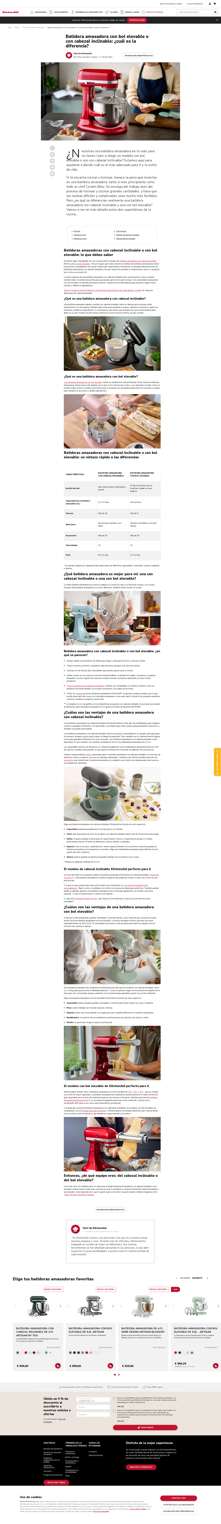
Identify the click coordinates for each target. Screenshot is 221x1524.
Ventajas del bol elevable (125, 239)
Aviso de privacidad (101, 1511)
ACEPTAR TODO (179, 1498)
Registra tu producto (141, 1467)
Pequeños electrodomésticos (89, 12)
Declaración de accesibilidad (71, 1471)
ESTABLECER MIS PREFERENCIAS (178, 1511)
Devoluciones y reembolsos (72, 1462)
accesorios (80, 693)
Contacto (47, 1471)
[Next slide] (60, 1306)
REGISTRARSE (147, 1427)
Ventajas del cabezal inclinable (127, 235)
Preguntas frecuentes (53, 1475)
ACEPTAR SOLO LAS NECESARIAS (178, 1505)
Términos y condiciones (70, 1452)
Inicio (10, 27)
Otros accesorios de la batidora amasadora (85, 686)
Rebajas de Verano (154, 12)
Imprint (68, 1466)
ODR (67, 1476)
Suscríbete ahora (217, 762)
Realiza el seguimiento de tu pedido (51, 1460)
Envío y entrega (72, 1457)
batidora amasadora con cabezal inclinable (138, 261)
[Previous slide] (15, 1306)
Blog (17, 27)
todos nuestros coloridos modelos (79, 1195)
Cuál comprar (121, 231)
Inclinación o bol (80, 235)
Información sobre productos (139, 56)
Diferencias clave (80, 239)
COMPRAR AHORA (137, 20)
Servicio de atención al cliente (171, 4)
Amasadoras (41, 12)
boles (88, 754)
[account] (210, 4)
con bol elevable (82, 264)
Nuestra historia (96, 1455)
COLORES (114, 12)
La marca (93, 1451)
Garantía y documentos (48, 1466)
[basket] (214, 4)
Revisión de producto (52, 1449)
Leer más (120, 1406)
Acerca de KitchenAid (195, 4)
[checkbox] (114, 1398)
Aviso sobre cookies (138, 1509)
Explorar (77, 231)
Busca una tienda (56, 1482)
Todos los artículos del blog (33, 27)
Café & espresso (61, 12)
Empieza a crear (132, 12)
